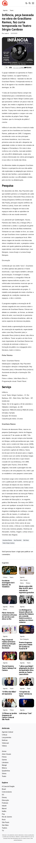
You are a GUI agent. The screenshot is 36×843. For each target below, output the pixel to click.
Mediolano (19, 840)
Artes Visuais (6, 754)
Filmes (4, 757)
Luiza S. (6, 33)
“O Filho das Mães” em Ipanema (9, 693)
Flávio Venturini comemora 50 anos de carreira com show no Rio (9, 616)
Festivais (5, 803)
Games (4, 759)
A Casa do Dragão (8, 786)
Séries (4, 773)
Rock (3, 819)
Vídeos (4, 746)
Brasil (4, 789)
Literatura (5, 762)
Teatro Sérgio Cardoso (8, 543)
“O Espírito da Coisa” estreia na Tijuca (25, 694)
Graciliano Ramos (7, 540)
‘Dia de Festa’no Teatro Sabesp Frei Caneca (9, 668)
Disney (4, 797)
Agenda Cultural (7, 732)
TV (3, 830)
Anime (4, 751)
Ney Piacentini (17, 540)
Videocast (5, 743)
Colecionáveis (7, 792)
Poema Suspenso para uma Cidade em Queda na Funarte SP (25, 645)
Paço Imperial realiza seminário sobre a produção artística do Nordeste (9, 644)
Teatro (4, 776)
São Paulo (26, 540)
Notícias (4, 740)
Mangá (4, 765)
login (19, 552)
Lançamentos (6, 737)
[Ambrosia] (5, 3)
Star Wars (5, 825)
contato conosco (26, 838)
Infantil (4, 806)
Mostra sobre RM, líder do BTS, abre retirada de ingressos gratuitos (26, 589)
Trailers (4, 828)
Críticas (4, 735)
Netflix (4, 811)
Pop (3, 814)
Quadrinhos (6, 771)
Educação (5, 800)
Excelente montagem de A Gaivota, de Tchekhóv (8, 584)
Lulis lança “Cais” (25, 713)
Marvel (4, 808)
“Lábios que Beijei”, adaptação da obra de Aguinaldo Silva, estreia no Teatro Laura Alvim (26, 670)
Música (4, 768)
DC (3, 794)
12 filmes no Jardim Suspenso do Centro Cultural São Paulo (9, 716)
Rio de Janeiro (7, 817)
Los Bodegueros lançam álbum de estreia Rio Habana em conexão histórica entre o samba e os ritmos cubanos (26, 616)
